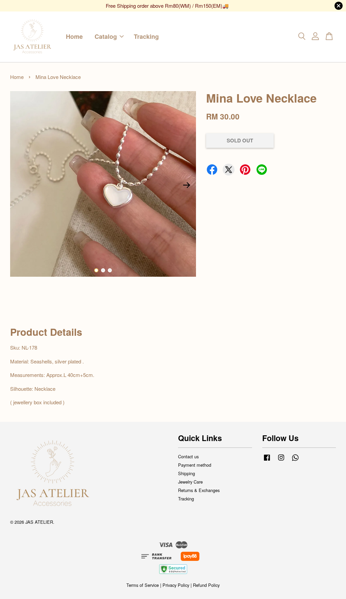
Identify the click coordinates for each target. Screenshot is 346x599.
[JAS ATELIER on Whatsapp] (295, 460)
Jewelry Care (190, 482)
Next (186, 184)
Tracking (146, 36)
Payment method (194, 465)
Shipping (186, 473)
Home (74, 36)
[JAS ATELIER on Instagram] (281, 460)
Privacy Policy (176, 585)
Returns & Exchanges (199, 490)
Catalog (106, 36)
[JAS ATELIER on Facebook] (267, 460)
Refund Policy (206, 585)
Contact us (188, 456)
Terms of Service (142, 585)
